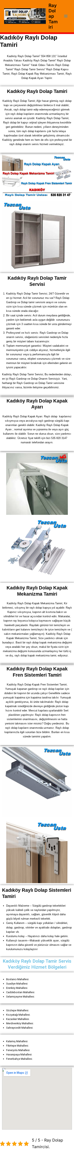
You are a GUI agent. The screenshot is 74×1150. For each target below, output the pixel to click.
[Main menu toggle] (66, 16)
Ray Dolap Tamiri (53, 16)
